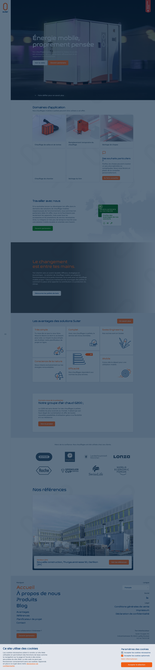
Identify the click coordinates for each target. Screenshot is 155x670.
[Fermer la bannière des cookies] (77, 335)
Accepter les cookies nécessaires (137, 652)
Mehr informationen (129, 659)
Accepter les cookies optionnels (137, 655)
